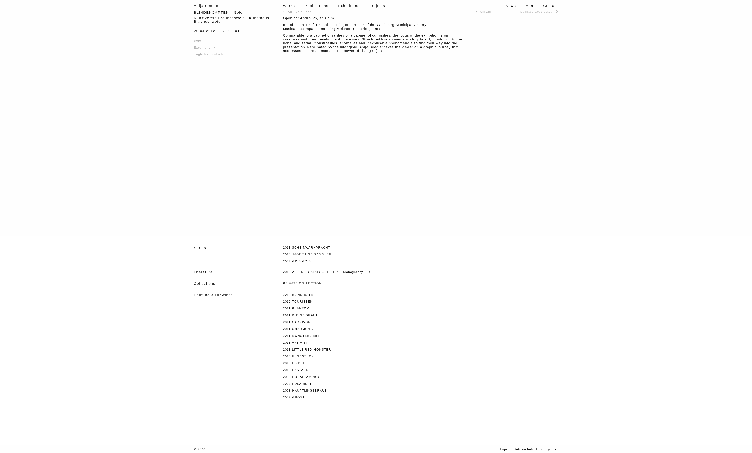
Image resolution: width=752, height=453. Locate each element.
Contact (550, 6)
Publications (316, 6)
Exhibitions (349, 6)
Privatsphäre (546, 449)
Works (289, 6)
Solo (197, 40)
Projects (377, 6)
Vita (529, 6)
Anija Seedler (207, 6)
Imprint (506, 449)
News (511, 6)
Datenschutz (524, 449)
